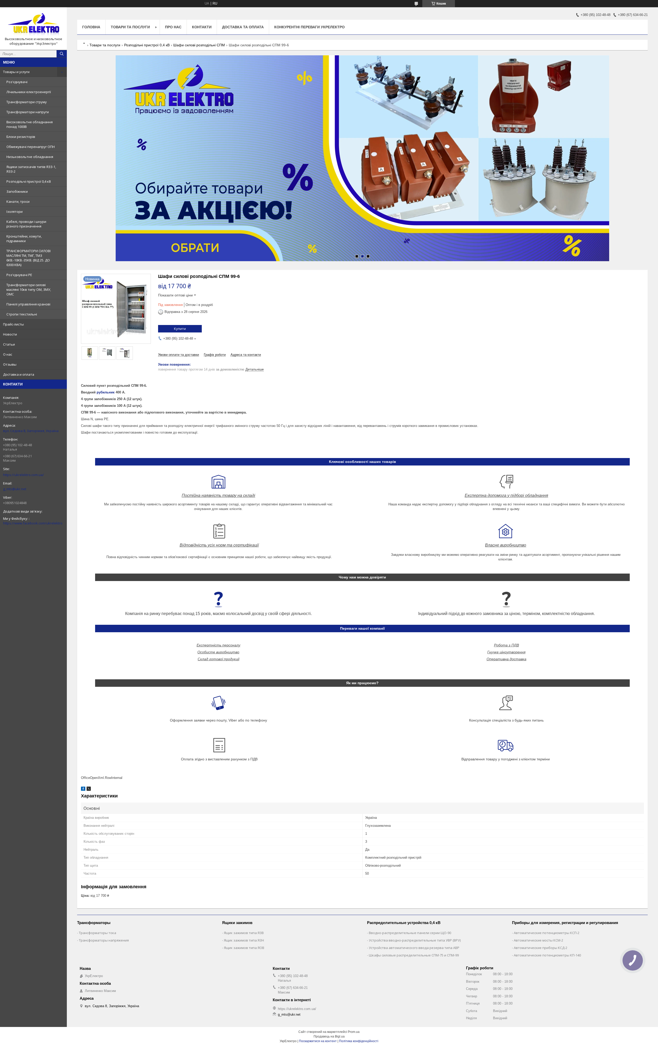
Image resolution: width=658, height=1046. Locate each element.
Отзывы (9, 364)
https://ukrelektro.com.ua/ (23, 474)
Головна (91, 27)
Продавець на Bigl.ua (329, 1036)
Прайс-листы (13, 324)
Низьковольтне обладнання (29, 156)
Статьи (9, 344)
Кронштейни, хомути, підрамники (24, 238)
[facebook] (83, 790)
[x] (89, 790)
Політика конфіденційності (358, 1041)
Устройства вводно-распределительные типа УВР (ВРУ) (415, 940)
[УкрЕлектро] (33, 24)
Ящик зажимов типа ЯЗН (244, 940)
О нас (7, 354)
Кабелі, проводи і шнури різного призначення (26, 223)
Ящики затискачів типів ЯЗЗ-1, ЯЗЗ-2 (31, 169)
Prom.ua (354, 1032)
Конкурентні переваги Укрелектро (309, 27)
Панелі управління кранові (28, 304)
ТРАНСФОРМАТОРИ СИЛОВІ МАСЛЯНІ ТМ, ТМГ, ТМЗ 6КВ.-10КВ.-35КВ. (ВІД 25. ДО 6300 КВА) (28, 258)
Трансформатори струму (26, 102)
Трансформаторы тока (97, 932)
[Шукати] (62, 54)
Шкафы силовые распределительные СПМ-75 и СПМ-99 (414, 955)
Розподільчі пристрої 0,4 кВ (28, 181)
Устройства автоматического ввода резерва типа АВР (414, 947)
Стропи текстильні (21, 314)
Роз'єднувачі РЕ (19, 275)
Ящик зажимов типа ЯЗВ (244, 932)
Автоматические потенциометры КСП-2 (546, 932)
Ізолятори (14, 211)
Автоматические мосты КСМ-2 (538, 940)
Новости (10, 334)
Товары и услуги (16, 71)
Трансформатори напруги (27, 112)
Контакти (202, 27)
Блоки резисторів (20, 136)
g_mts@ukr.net (14, 489)
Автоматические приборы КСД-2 (540, 947)
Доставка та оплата (243, 27)
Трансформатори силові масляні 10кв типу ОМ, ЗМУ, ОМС (28, 289)
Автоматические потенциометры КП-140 (547, 955)
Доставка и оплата (18, 374)
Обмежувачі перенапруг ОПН (30, 146)
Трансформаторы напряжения (104, 940)
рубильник (106, 392)
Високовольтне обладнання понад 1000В (29, 124)
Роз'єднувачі (17, 82)
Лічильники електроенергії (28, 92)
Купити (180, 328)
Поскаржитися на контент (318, 1041)
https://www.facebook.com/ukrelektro (32, 523)
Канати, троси (18, 201)
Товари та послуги (130, 27)
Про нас (173, 27)
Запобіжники (17, 191)
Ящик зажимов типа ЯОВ (244, 947)
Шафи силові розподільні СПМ (199, 45)
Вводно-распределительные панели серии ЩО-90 (410, 932)
